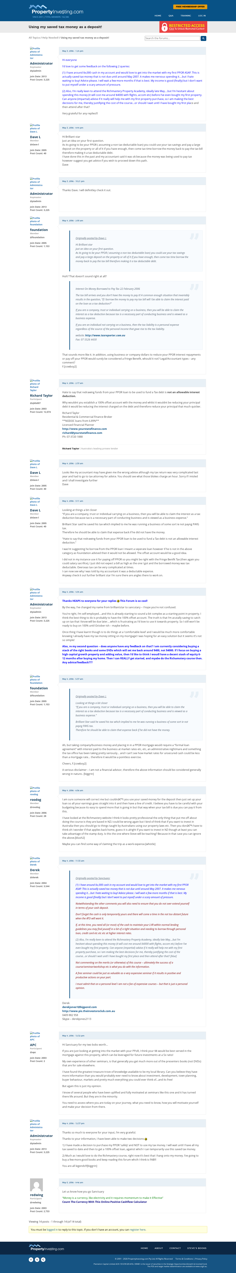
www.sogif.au (201, 1266)
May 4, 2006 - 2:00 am (72, 221)
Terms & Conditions (184, 1258)
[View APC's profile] (36, 1036)
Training (186, 16)
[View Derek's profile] (36, 861)
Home (158, 16)
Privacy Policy (201, 1258)
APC (33, 1045)
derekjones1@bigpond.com (79, 1007)
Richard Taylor (41, 395)
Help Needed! (50, 37)
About (159, 1248)
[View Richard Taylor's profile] (36, 385)
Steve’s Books (196, 1248)
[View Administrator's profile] (36, 52)
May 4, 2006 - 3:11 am (72, 501)
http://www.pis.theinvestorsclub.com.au (88, 1011)
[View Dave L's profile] (36, 128)
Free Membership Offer (190, 7)
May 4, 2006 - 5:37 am (72, 679)
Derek (35, 870)
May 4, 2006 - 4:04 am (72, 592)
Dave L (35, 137)
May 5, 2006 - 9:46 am (72, 1183)
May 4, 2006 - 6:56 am (72, 790)
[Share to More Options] (43, 1259)
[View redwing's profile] (36, 1184)
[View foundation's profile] (36, 221)
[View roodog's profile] (36, 790)
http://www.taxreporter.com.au (105, 335)
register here (137, 1229)
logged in (52, 1229)
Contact (175, 1248)
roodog (35, 800)
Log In (202, 16)
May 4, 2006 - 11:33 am (73, 861)
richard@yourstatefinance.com (82, 433)
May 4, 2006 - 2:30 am (72, 463)
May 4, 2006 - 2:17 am (72, 383)
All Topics (34, 37)
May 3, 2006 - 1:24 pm (72, 51)
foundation (39, 230)
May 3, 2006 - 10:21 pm (73, 181)
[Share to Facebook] (31, 1259)
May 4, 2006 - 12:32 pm (73, 1036)
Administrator (41, 63)
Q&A (171, 16)
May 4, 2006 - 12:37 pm (73, 1123)
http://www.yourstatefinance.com (84, 429)
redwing (36, 1195)
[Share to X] (37, 1259)
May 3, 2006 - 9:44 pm (72, 128)
